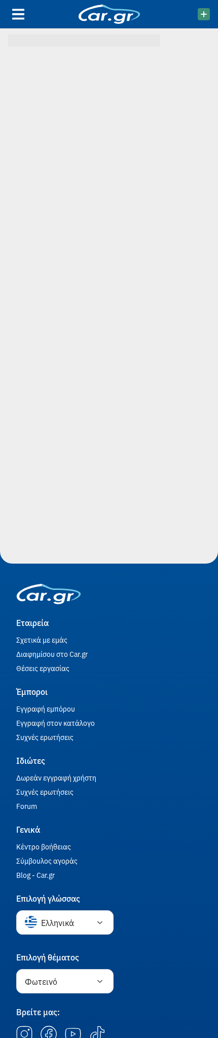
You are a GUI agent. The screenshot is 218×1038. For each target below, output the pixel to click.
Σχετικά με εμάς (41, 640)
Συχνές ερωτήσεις (45, 737)
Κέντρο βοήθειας (43, 846)
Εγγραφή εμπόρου (45, 708)
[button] (65, 922)
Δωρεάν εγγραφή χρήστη (56, 777)
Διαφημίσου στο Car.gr (52, 654)
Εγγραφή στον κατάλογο (55, 723)
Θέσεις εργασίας (42, 668)
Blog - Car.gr (35, 875)
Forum (26, 806)
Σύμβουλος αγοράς (47, 861)
